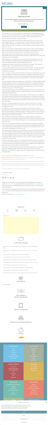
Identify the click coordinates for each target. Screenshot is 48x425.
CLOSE (44, 8)
